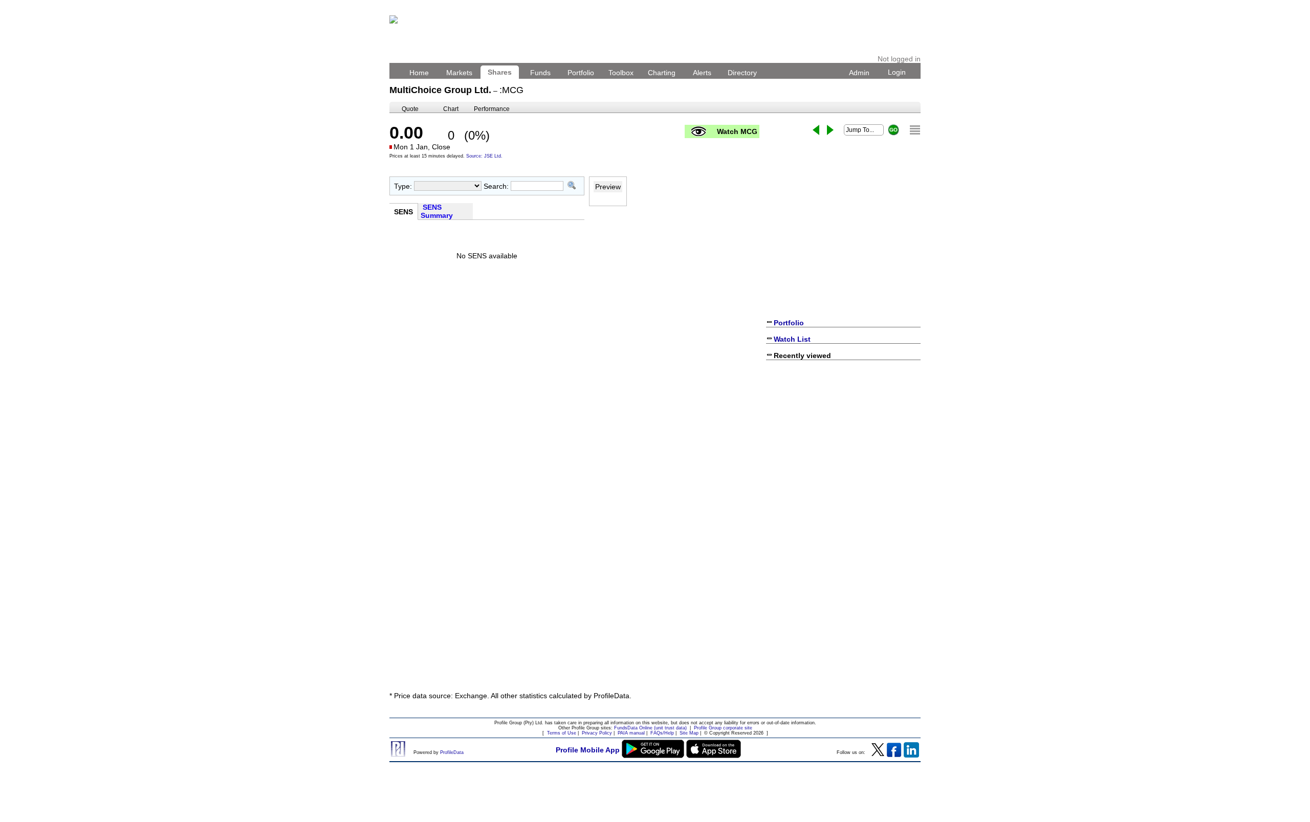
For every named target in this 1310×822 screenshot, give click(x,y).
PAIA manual (631, 733)
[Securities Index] (915, 130)
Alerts (702, 73)
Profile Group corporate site (723, 727)
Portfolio (580, 73)
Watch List (792, 339)
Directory (742, 73)
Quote (410, 109)
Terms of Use (561, 733)
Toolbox (621, 73)
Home (419, 73)
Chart (450, 109)
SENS (403, 212)
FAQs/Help (662, 733)
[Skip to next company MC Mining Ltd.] (830, 130)
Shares (500, 72)
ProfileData (452, 752)
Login (897, 72)
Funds (540, 73)
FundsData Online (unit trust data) (650, 727)
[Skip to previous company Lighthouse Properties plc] (816, 130)
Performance (492, 109)
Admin (859, 73)
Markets (459, 73)
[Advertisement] (655, 607)
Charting (662, 73)
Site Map (689, 733)
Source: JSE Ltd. (484, 156)
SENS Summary (438, 211)
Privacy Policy (597, 733)
